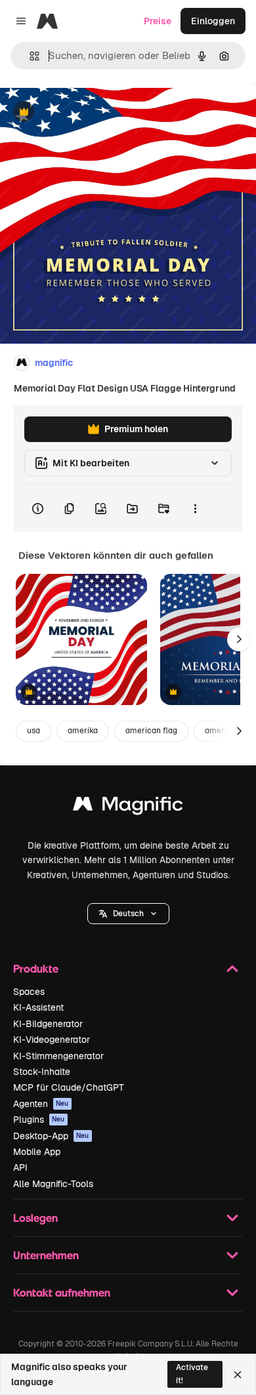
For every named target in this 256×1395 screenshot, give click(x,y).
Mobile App (36, 1152)
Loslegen (35, 1217)
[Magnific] (128, 807)
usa (33, 730)
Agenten (41, 1104)
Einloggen (213, 21)
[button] (128, 913)
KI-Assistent (38, 1007)
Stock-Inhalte (41, 1072)
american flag (151, 730)
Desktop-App (51, 1136)
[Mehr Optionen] (195, 508)
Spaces (29, 992)
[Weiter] (239, 639)
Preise (157, 21)
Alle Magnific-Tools (53, 1184)
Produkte (35, 968)
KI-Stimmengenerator (58, 1056)
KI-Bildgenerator (48, 1024)
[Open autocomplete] (29, 56)
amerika (83, 730)
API (20, 1167)
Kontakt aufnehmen (61, 1292)
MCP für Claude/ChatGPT (68, 1087)
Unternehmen (46, 1255)
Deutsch (128, 913)
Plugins (39, 1119)
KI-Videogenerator (51, 1039)
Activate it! (192, 1373)
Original (84, 112)
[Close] (237, 1375)
